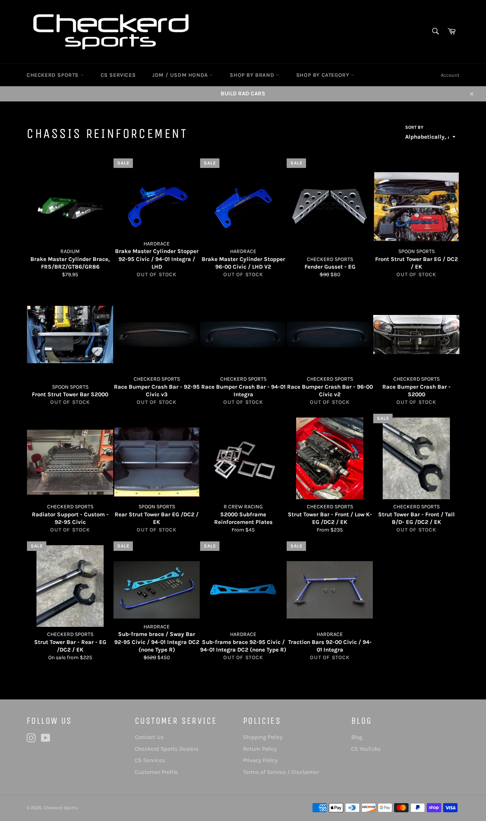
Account (450, 75)
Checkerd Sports (60, 807)
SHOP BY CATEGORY (323, 75)
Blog (356, 737)
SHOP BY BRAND (253, 75)
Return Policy (260, 748)
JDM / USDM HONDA (181, 75)
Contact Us (149, 737)
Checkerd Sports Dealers (167, 748)
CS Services (150, 760)
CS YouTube (366, 748)
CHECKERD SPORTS (53, 75)
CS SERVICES (118, 75)
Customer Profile (156, 772)
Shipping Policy (262, 737)
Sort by (414, 127)
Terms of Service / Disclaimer (281, 772)
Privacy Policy (260, 760)
